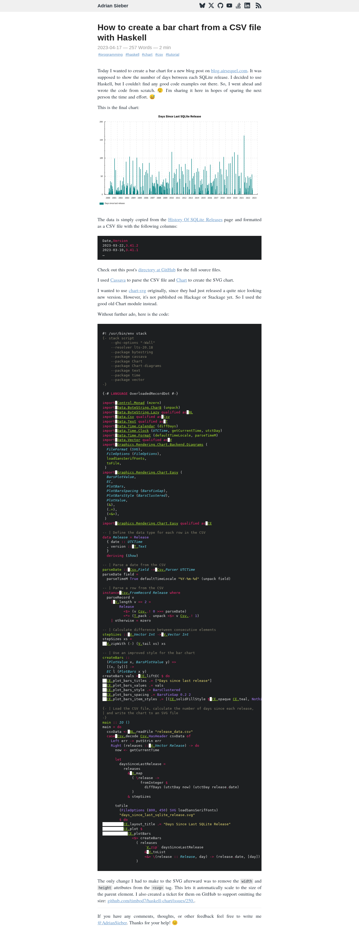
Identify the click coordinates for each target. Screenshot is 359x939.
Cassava (118, 280)
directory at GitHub (157, 269)
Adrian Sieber (113, 5)
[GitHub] (220, 10)
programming (111, 54)
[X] (211, 10)
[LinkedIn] (247, 10)
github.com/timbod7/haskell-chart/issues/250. (150, 900)
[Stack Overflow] (238, 10)
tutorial (173, 54)
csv (160, 54)
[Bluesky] (202, 10)
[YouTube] (229, 10)
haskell (133, 54)
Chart (181, 280)
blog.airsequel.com (229, 70)
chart (148, 54)
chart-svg (137, 290)
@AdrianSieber (112, 922)
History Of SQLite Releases (195, 219)
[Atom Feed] (258, 10)
